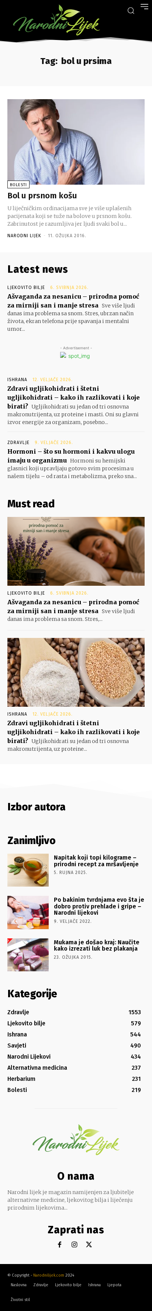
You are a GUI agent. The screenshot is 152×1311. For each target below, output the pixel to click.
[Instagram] (74, 1245)
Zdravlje (18, 442)
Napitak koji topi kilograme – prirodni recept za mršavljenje (96, 861)
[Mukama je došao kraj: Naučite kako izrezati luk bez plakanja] (28, 954)
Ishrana (17, 379)
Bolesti (18, 184)
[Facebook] (59, 1245)
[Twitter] (89, 1245)
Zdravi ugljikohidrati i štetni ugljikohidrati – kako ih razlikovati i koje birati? (73, 397)
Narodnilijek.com (48, 1275)
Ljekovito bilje (26, 287)
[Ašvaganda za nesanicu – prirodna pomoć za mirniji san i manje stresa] (76, 551)
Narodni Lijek (24, 235)
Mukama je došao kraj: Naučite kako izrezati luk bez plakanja (96, 945)
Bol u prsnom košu (42, 196)
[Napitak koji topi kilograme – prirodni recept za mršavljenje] (28, 870)
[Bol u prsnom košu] (76, 142)
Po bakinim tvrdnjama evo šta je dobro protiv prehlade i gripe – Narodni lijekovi (99, 906)
